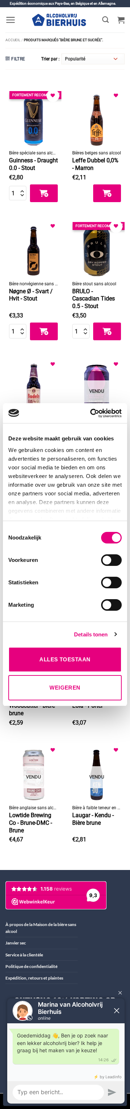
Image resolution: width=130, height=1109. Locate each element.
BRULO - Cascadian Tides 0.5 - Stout (93, 299)
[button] (10, 20)
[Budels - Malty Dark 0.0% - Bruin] (33, 386)
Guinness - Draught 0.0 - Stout (33, 164)
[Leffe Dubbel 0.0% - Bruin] (97, 117)
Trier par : (50, 58)
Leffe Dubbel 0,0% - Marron (95, 164)
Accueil (12, 40)
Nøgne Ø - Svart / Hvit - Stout (31, 295)
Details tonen (91, 634)
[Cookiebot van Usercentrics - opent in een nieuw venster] (92, 413)
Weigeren (65, 687)
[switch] (111, 560)
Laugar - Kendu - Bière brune (93, 819)
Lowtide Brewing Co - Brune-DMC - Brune (30, 823)
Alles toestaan (64, 659)
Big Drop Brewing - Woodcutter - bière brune (32, 706)
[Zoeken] (105, 19)
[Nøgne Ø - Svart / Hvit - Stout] (33, 248)
